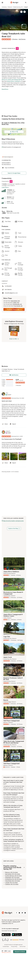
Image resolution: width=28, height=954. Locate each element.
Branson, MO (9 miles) (11, 872)
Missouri (10, 7)
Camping (4, 7)
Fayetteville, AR (17, 304)
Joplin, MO (16, 302)
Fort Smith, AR (18, 306)
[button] (2, 2)
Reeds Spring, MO (18, 7)
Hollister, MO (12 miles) (11, 884)
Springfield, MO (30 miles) (12, 874)
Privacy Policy (14, 946)
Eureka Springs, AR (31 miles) (13, 875)
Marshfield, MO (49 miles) (12, 881)
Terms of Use (22, 946)
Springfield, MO (15, 301)
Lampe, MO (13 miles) (11, 882)
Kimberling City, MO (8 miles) (13, 879)
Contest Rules (6, 946)
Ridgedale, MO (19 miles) (12, 877)
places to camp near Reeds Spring (12, 79)
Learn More (5, 187)
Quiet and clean (7, 401)
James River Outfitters (13, 81)
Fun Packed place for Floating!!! (11, 439)
